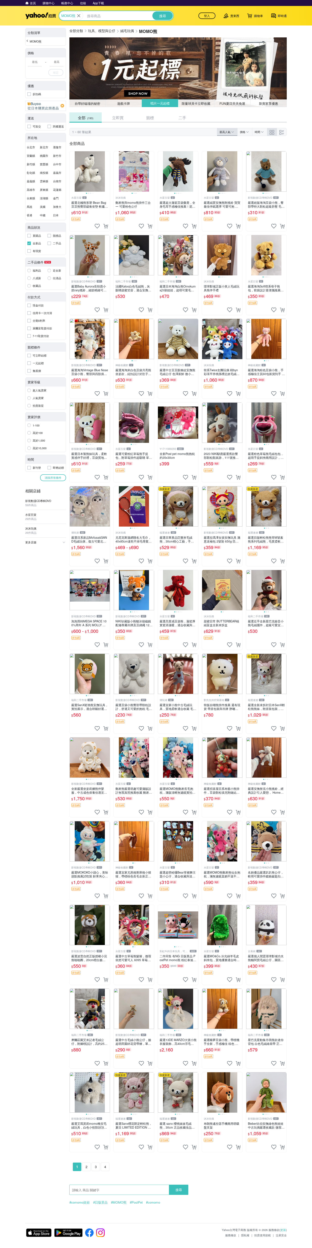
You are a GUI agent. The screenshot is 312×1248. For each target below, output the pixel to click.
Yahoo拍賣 (40, 16)
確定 (56, 72)
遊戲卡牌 (123, 103)
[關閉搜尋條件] (78, 15)
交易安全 (281, 1235)
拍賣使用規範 (262, 1235)
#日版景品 (100, 1202)
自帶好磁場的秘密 (87, 103)
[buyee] (45, 106)
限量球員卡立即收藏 (196, 103)
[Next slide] (107, 171)
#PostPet (136, 1202)
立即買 (118, 117)
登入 (207, 16)
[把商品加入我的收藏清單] (97, 226)
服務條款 (230, 1235)
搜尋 (179, 1189)
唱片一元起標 (159, 103)
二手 (182, 117)
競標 (150, 117)
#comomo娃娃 (79, 1202)
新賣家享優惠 (268, 103)
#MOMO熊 (118, 1202)
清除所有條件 (53, 478)
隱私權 (245, 1235)
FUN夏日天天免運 (232, 103)
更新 (283, 1230)
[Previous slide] (72, 171)
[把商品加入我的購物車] (105, 226)
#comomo (153, 1202)
